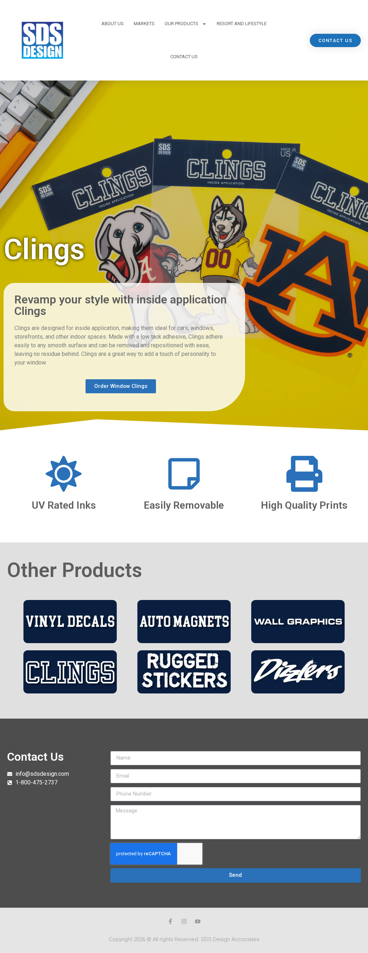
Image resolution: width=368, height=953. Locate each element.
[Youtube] (198, 921)
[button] (335, 40)
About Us (112, 23)
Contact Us (184, 56)
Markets (144, 23)
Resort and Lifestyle (242, 23)
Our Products (181, 23)
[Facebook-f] (170, 921)
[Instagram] (184, 921)
